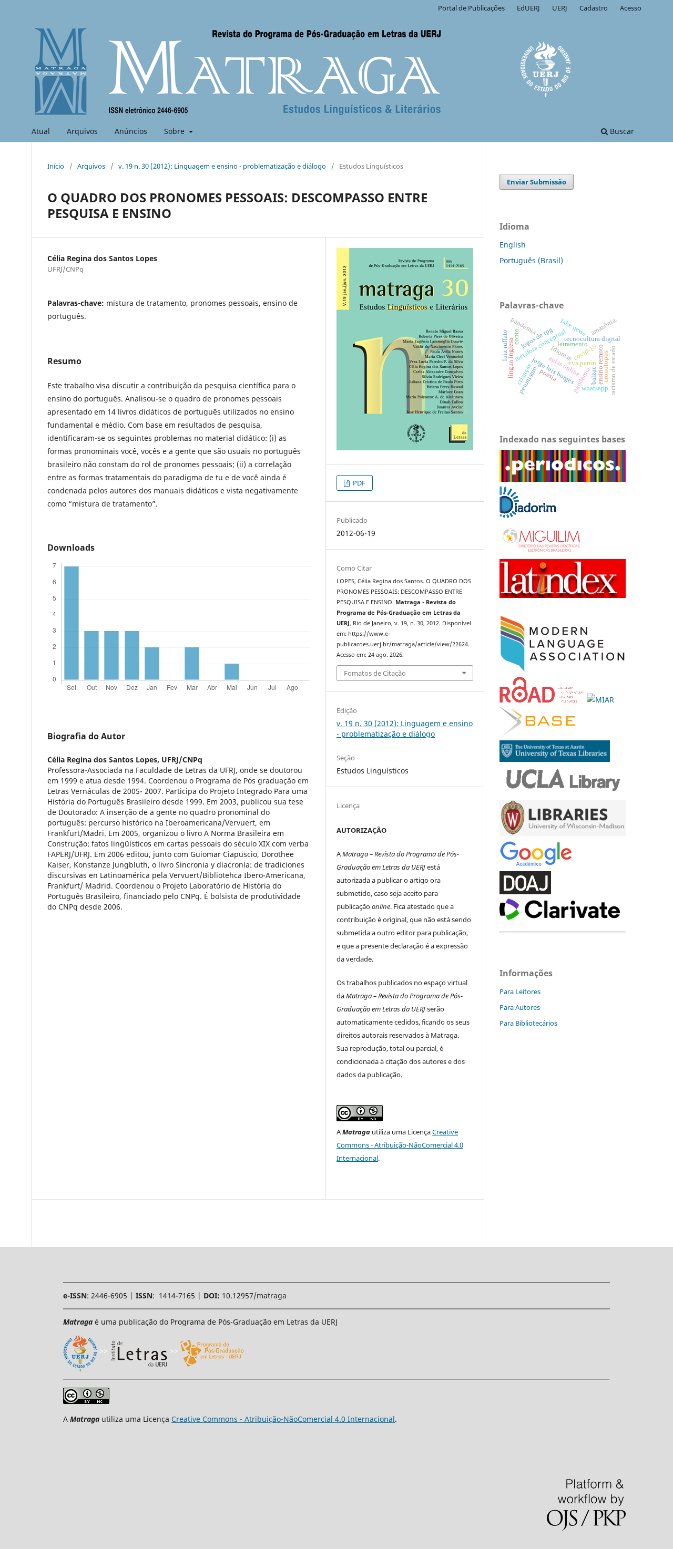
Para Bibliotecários (528, 1023)
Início (55, 166)
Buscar (621, 131)
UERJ (559, 8)
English (512, 245)
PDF (358, 483)
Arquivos (82, 131)
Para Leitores (520, 991)
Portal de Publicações (471, 8)
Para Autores (519, 1007)
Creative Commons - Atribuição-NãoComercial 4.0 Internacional (399, 1145)
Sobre (175, 131)
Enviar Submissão (536, 182)
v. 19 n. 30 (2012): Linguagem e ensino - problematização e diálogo (222, 166)
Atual (41, 131)
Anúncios (131, 131)
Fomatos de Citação (375, 673)
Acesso (630, 8)
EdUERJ (528, 8)
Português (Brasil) (531, 260)
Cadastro (593, 8)
